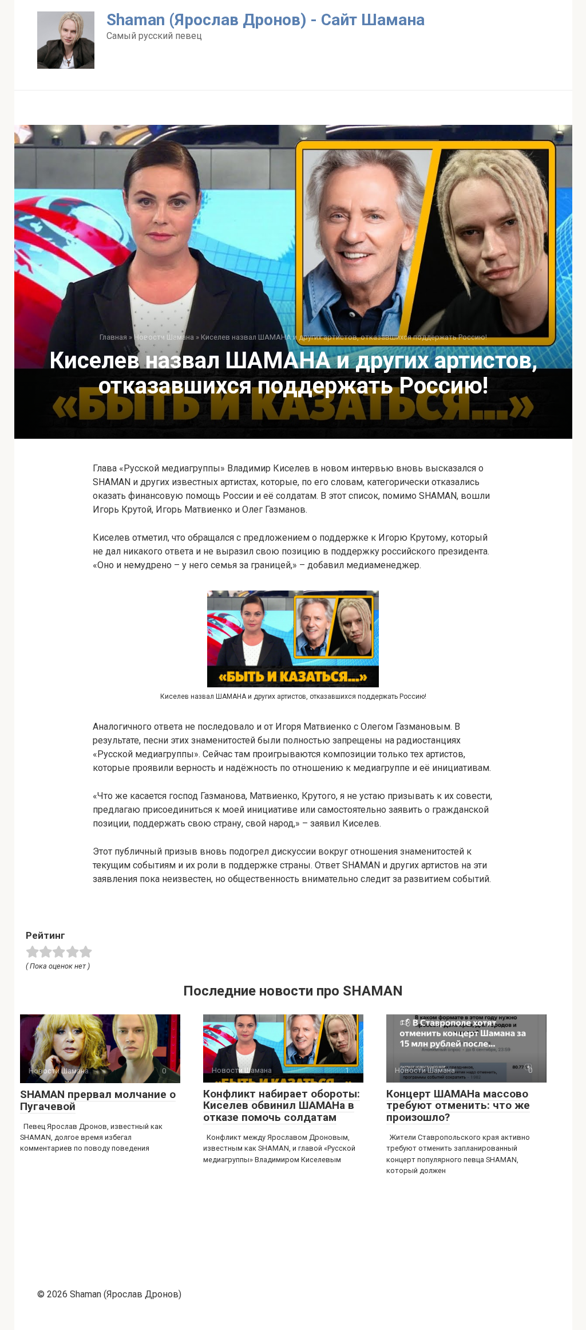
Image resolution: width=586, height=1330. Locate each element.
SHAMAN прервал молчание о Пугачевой (98, 1100)
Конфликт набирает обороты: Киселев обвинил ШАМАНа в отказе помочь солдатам (281, 1105)
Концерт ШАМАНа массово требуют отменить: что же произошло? (458, 1105)
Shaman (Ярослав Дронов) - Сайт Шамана (265, 19)
